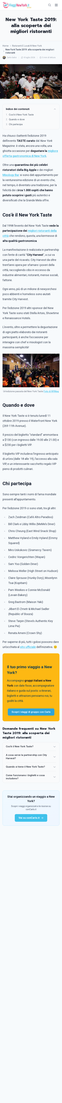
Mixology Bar (11, 175)
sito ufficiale (28, 647)
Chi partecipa (14, 124)
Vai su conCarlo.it (29, 817)
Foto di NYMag (51, 391)
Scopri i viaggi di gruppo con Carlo (31, 712)
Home (6, 46)
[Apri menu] (56, 5)
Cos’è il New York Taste (20, 114)
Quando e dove (15, 119)
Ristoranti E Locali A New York (27, 46)
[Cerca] (49, 5)
